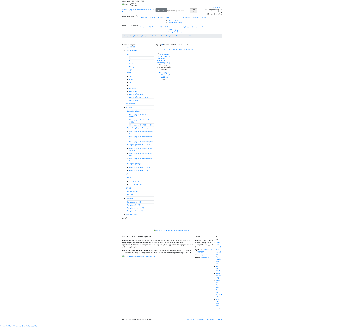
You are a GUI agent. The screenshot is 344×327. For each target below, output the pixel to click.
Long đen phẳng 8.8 (134, 202)
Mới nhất (166, 45)
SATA (129, 73)
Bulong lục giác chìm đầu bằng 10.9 (141, 142)
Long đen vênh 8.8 (133, 205)
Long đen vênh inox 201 (135, 211)
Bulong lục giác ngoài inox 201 (139, 170)
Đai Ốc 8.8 (130, 195)
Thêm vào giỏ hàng (163, 63)
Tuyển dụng (186, 17)
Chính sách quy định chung (219, 293)
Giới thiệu (152, 17)
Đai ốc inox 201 (132, 192)
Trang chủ (143, 17)
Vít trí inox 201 (134, 181)
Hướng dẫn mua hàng (219, 276)
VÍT (127, 174)
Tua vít (131, 64)
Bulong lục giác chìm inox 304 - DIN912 (139, 116)
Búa (130, 58)
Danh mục (161, 10)
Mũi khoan (132, 88)
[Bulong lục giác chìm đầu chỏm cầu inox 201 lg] (139, 11)
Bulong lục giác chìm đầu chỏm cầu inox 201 (176, 36)
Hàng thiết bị (130, 47)
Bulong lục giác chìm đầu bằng (137, 128)
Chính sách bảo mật (218, 245)
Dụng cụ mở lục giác (136, 94)
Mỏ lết (131, 79)
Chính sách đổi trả (218, 252)
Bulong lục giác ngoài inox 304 (139, 167)
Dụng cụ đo (133, 91)
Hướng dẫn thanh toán (218, 284)
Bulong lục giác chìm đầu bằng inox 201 (141, 138)
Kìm (130, 85)
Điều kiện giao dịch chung (218, 303)
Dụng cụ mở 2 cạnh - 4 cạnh (138, 97)
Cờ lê (130, 61)
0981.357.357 (207, 250)
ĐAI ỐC (128, 188)
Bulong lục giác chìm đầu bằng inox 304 (141, 133)
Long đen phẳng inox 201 (135, 208)
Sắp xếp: (159, 45)
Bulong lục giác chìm (134, 111)
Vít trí (129, 178)
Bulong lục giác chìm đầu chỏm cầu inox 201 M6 (164, 75)
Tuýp (130, 70)
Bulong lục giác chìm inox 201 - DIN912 (139, 121)
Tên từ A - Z (174, 45)
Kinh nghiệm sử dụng (175, 22)
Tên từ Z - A (184, 45)
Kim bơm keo (130, 104)
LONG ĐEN (129, 198)
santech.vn (205, 258)
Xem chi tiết (161, 60)
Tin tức (167, 17)
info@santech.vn (205, 255)
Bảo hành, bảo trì (218, 268)
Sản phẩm (160, 17)
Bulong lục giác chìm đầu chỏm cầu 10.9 (141, 160)
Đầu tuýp (132, 67)
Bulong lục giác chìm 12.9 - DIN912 (140, 125)
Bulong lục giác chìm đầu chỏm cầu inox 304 (141, 149)
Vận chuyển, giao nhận (218, 260)
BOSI (129, 54)
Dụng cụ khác (133, 100)
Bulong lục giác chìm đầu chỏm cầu (149, 36)
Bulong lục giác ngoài (134, 164)
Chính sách (195, 17)
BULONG (129, 107)
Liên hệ (203, 17)
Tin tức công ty (173, 20)
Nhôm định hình (131, 214)
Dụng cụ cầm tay (131, 50)
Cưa (130, 82)
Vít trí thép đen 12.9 (135, 184)
